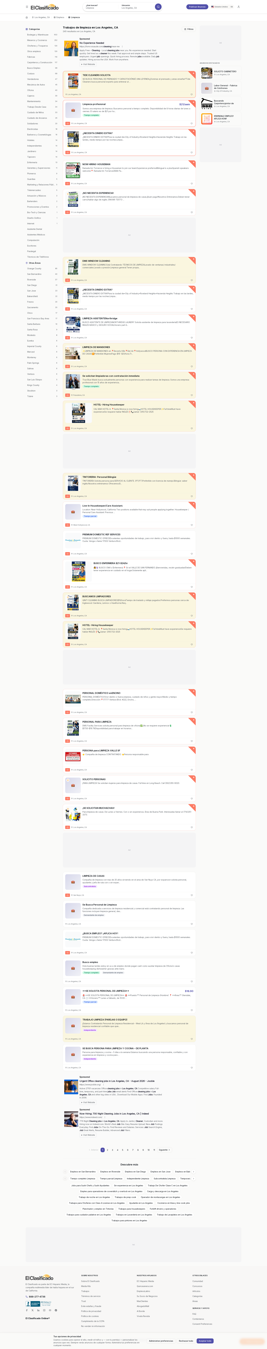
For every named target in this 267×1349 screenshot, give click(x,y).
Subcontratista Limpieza (164, 1178)
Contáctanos (198, 1319)
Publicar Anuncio (197, 7)
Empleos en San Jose (160, 1171)
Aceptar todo (205, 1341)
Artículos (196, 1291)
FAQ (194, 1314)
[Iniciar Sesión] (238, 7)
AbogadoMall (143, 1306)
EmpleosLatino (143, 1291)
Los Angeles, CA (42, 17)
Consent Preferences (202, 1324)
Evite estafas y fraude (91, 1306)
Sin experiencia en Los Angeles (128, 1185)
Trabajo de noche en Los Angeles (94, 1197)
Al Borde (141, 1311)
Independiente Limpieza (138, 1178)
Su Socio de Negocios (147, 1296)
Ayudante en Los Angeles (141, 1203)
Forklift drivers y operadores (163, 1209)
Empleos (60, 17)
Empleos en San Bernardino (83, 1171)
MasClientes (142, 1301)
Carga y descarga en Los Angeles (162, 1191)
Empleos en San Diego (135, 1171)
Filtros (190, 29)
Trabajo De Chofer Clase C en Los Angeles (167, 1185)
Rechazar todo (186, 1341)
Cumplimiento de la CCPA (92, 1321)
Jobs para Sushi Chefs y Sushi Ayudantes (90, 1185)
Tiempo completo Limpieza (82, 1178)
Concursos (197, 1286)
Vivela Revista (143, 1316)
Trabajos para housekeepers (131, 1209)
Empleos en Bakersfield (186, 1171)
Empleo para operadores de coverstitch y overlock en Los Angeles (111, 1191)
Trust (83, 1301)
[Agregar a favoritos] (191, 94)
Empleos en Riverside (110, 1171)
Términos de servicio (91, 1296)
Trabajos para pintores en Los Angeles (129, 1220)
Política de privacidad (91, 1311)
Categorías (197, 1296)
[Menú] (27, 7)
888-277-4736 (37, 1296)
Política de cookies (90, 1316)
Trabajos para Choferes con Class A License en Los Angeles (97, 1203)
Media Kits (86, 1286)
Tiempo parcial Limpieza (111, 1178)
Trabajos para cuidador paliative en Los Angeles (88, 1214)
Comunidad (197, 1281)
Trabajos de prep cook (125, 1197)
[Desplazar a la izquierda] (65, 1171)
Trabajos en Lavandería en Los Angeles (134, 1214)
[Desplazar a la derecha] (193, 1171)
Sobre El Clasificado (90, 1281)
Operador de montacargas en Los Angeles (160, 1197)
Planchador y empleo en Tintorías (98, 1209)
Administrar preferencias (161, 1341)
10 (149, 1150)
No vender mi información (93, 1326)
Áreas (195, 1301)
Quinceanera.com (145, 1286)
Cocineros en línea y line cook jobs (173, 1203)
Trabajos (85, 1291)
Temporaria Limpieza (189, 1178)
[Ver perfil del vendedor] (67, 194)
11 (154, 1150)
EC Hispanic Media (145, 1281)
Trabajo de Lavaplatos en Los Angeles (174, 1214)
